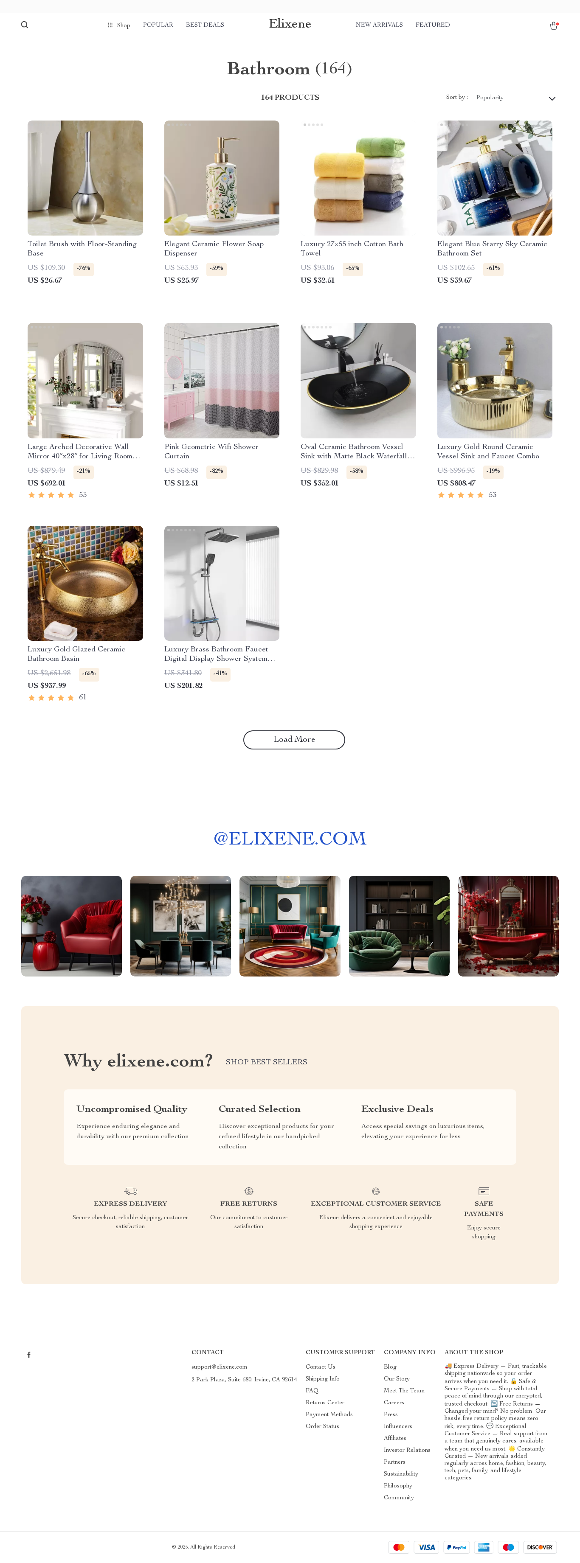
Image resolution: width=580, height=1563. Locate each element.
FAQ (312, 1391)
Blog (390, 1367)
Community (399, 1498)
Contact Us (320, 1367)
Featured (433, 25)
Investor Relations (407, 1451)
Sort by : (457, 98)
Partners (394, 1462)
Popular (158, 25)
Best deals (205, 25)
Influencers (398, 1427)
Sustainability (401, 1474)
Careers (394, 1403)
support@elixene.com (219, 1367)
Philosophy (398, 1486)
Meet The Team (404, 1391)
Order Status (322, 1427)
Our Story (397, 1379)
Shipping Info (323, 1379)
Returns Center (325, 1403)
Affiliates (395, 1439)
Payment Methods (329, 1415)
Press (391, 1415)
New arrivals (379, 25)
